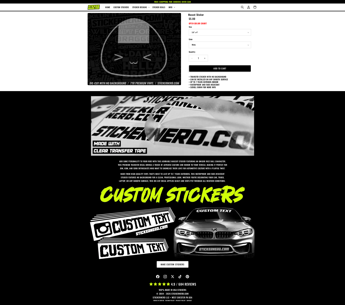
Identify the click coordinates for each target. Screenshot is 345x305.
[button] (141, 7)
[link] (172, 126)
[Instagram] (165, 276)
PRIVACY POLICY (181, 300)
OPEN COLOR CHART (198, 23)
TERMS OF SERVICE (158, 300)
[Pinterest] (187, 276)
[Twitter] (172, 276)
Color (191, 39)
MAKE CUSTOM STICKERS (172, 264)
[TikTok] (180, 276)
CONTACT (189, 300)
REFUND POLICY (170, 300)
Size (190, 27)
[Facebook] (157, 276)
